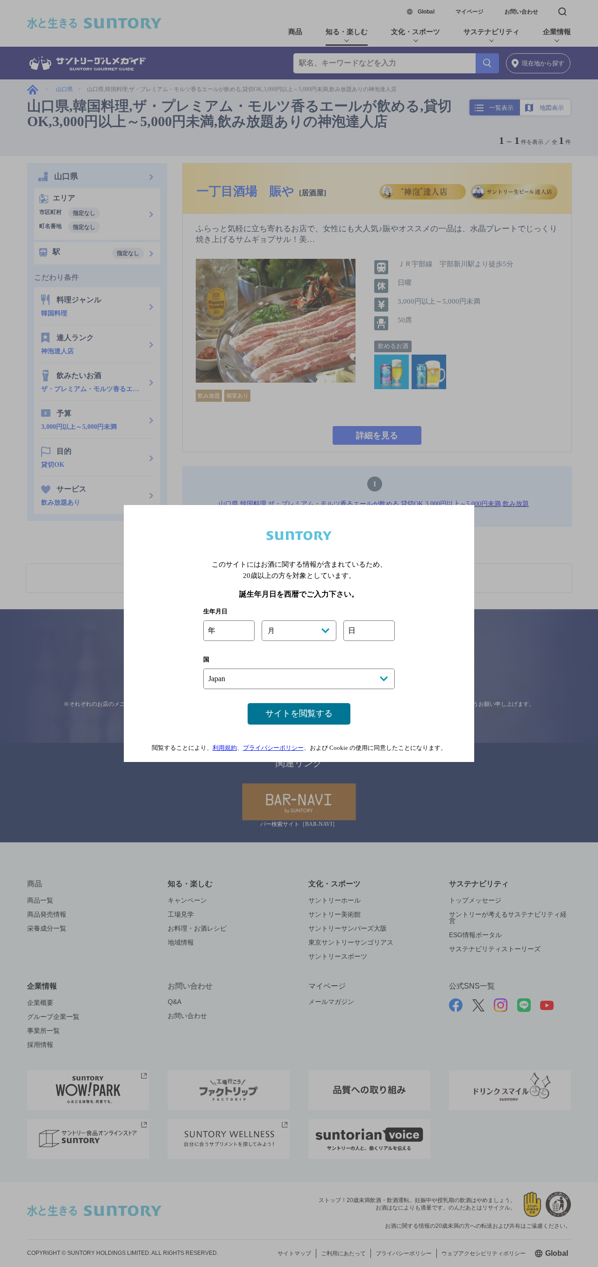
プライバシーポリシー (273, 747)
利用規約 (225, 747)
